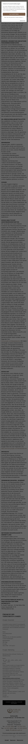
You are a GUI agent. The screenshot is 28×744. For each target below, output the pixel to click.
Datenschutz (22, 20)
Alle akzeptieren (14, 14)
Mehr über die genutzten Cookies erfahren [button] (13, 17)
